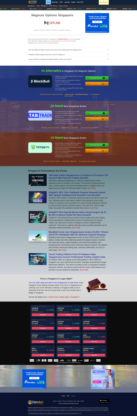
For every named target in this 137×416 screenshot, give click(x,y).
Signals (73, 2)
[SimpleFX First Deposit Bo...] (38, 222)
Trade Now (43, 314)
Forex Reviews (53, 5)
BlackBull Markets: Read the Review (51, 94)
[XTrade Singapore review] (56, 361)
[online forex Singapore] (33, 3)
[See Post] (92, 188)
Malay (63, 396)
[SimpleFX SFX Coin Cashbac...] (38, 203)
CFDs (61, 2)
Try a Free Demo (96, 84)
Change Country (104, 402)
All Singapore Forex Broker (89, 128)
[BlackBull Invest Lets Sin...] (38, 242)
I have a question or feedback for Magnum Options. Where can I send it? (68, 59)
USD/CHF (110, 8)
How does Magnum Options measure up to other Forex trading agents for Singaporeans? (68, 50)
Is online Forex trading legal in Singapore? (63, 297)
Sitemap (82, 401)
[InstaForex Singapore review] (50, 361)
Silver (17, 8)
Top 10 (48, 2)
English (44, 5)
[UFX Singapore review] (62, 361)
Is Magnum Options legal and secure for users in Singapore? (68, 55)
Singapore (31, 5)
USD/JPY (74, 8)
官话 (68, 396)
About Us (55, 401)
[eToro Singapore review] (74, 361)
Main (38, 5)
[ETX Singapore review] (86, 361)
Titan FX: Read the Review (51, 161)
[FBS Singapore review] (44, 361)
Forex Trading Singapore (52, 43)
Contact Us (60, 401)
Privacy (64, 401)
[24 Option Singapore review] (92, 361)
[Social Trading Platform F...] (38, 264)
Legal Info (67, 2)
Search (78, 401)
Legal (74, 401)
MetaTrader (55, 2)
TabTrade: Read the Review (50, 128)
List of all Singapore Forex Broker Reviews (69, 362)
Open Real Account (96, 78)
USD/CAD (55, 8)
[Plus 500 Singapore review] (32, 361)
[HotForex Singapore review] (68, 361)
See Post (80, 413)
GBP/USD (95, 8)
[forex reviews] (36, 404)
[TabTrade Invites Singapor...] (38, 185)
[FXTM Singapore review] (98, 361)
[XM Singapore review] (38, 361)
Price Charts (104, 2)
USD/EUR (35, 8)
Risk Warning (70, 401)
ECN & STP (80, 2)
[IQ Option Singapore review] (80, 361)
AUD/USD (130, 8)
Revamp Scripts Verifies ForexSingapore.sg (100, 410)
